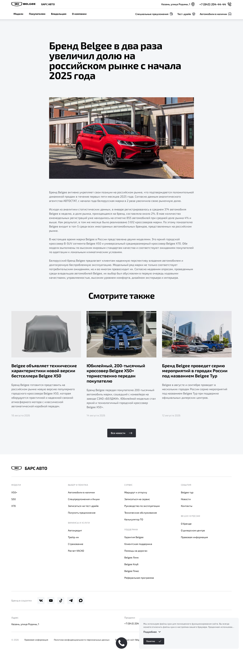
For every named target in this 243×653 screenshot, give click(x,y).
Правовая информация (194, 537)
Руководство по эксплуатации (142, 505)
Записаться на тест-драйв (83, 505)
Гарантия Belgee (134, 537)
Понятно (150, 641)
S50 (13, 499)
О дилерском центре (193, 530)
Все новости (118, 432)
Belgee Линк (131, 557)
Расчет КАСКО (76, 550)
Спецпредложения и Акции (84, 499)
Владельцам (58, 13)
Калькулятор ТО (133, 519)
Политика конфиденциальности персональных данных (81, 639)
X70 (13, 505)
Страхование (75, 543)
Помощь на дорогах (135, 550)
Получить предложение (82, 512)
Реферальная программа (139, 577)
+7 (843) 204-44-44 (135, 623)
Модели (18, 13)
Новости (186, 499)
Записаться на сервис (137, 499)
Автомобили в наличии (81, 492)
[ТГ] (70, 600)
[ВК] (40, 600)
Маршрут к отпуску (135, 492)
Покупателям (37, 13)
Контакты (186, 505)
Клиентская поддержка (138, 543)
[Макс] (80, 600)
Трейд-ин (73, 537)
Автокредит (75, 530)
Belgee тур (187, 492)
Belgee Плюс (131, 570)
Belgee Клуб (131, 564)
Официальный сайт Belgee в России (133, 639)
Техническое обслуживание (140, 512)
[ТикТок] (60, 600)
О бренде (186, 523)
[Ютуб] (50, 600)
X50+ (14, 492)
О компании (79, 13)
